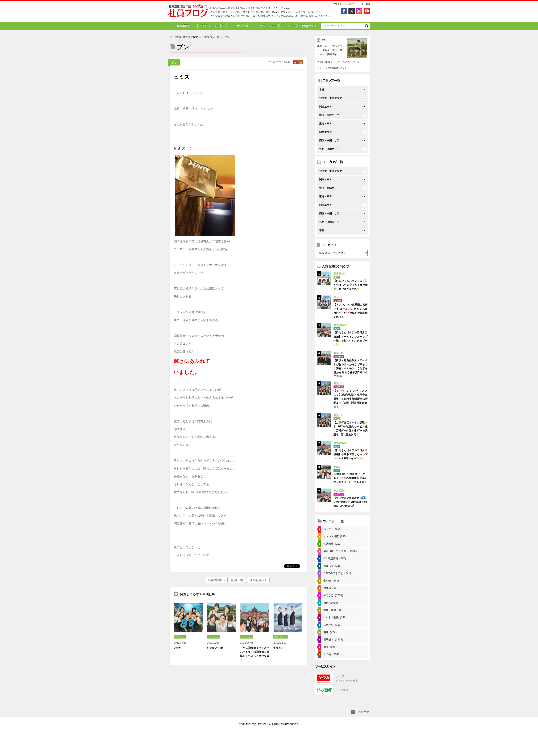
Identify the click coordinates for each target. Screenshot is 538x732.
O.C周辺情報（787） (335, 558)
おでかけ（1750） (333, 595)
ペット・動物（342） (335, 617)
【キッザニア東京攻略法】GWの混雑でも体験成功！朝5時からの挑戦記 (351, 501)
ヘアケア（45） (332, 529)
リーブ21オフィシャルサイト (342, 4)
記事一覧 (237, 580)
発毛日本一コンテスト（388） (340, 551)
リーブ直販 (341, 689)
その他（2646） (332, 654)
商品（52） (329, 646)
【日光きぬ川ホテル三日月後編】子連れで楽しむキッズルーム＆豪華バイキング (351, 454)
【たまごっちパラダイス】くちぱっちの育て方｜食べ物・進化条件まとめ (351, 284)
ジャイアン (213, 637)
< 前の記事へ (216, 580)
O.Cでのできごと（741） (337, 573)
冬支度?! (278, 647)
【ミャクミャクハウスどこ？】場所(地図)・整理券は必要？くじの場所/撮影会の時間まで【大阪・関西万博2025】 (351, 398)
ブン (174, 62)
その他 (298, 62)
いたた (177, 647)
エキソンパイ (280, 637)
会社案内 (365, 4)
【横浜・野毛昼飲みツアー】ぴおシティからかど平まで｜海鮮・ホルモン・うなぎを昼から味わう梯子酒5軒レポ (351, 366)
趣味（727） (330, 632)
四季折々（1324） (333, 639)
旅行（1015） (331, 602)
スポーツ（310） (333, 624)
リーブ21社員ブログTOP (184, 37)
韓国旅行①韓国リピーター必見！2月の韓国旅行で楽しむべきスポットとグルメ (351, 478)
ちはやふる (246, 637)
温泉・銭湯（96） (333, 610)
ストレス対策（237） (335, 536)
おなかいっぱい (216, 647)
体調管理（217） (333, 543)
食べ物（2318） (332, 580)
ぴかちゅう (180, 637)
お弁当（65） (331, 588)
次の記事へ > (258, 580)
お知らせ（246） (333, 565)
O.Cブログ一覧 (211, 37)
